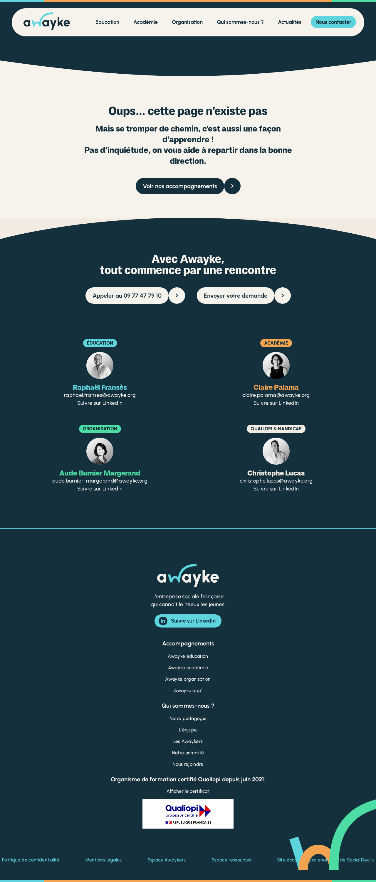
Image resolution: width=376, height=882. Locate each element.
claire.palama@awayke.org (276, 395)
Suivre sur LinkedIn (100, 403)
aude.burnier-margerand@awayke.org (99, 481)
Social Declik (360, 860)
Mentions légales (103, 860)
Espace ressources (231, 860)
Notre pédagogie (188, 718)
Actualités (289, 22)
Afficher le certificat (188, 791)
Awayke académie (188, 667)
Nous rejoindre (187, 764)
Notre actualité (188, 752)
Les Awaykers (188, 741)
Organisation (187, 22)
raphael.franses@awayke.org (100, 395)
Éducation (107, 22)
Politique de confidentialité (31, 860)
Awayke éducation (188, 656)
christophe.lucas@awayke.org (276, 481)
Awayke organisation (188, 679)
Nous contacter (333, 22)
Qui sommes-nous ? (240, 22)
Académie (145, 22)
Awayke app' (188, 690)
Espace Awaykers (166, 860)
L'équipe (188, 730)
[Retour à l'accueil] (46, 22)
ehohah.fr (328, 860)
